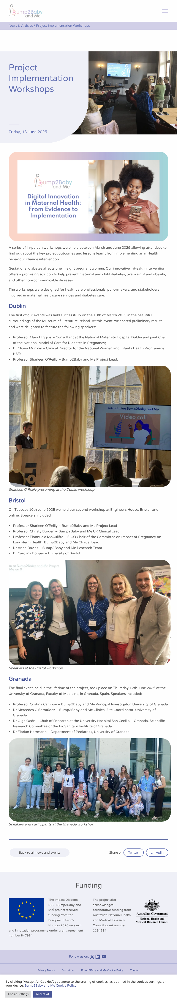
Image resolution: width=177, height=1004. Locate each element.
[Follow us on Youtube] (105, 956)
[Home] (26, 10)
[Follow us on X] (92, 956)
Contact (135, 970)
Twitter (133, 852)
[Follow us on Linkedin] (98, 956)
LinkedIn (157, 852)
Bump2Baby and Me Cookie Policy (102, 970)
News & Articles (21, 26)
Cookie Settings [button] (18, 994)
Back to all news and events (39, 852)
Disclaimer (68, 970)
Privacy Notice (46, 970)
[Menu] (165, 11)
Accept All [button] (42, 994)
